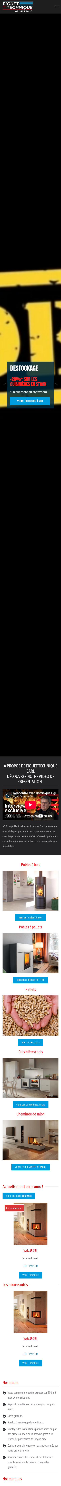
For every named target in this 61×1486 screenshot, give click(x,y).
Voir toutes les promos (19, 1196)
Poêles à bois (30, 864)
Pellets (30, 989)
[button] (56, 7)
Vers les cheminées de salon (30, 1167)
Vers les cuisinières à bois (30, 1104)
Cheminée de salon (30, 1114)
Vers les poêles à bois (31, 917)
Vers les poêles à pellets (30, 980)
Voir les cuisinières (30, 401)
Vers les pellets (30, 1042)
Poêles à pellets (30, 927)
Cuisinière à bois (30, 1052)
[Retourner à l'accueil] (18, 7)
